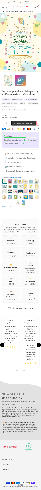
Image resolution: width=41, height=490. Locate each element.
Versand (14, 117)
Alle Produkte (6, 99)
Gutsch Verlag (6, 104)
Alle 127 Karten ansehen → (7, 206)
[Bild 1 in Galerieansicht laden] (8, 80)
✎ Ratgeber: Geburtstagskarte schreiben (20, 171)
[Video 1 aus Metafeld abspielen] (20, 80)
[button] (39, 345)
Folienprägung (11, 256)
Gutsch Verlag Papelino (15, 177)
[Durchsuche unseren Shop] (35, 7)
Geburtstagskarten (12, 11)
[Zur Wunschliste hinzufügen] (37, 123)
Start (3, 11)
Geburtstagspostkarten (26, 11)
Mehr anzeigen (20, 232)
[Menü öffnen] (3, 7)
